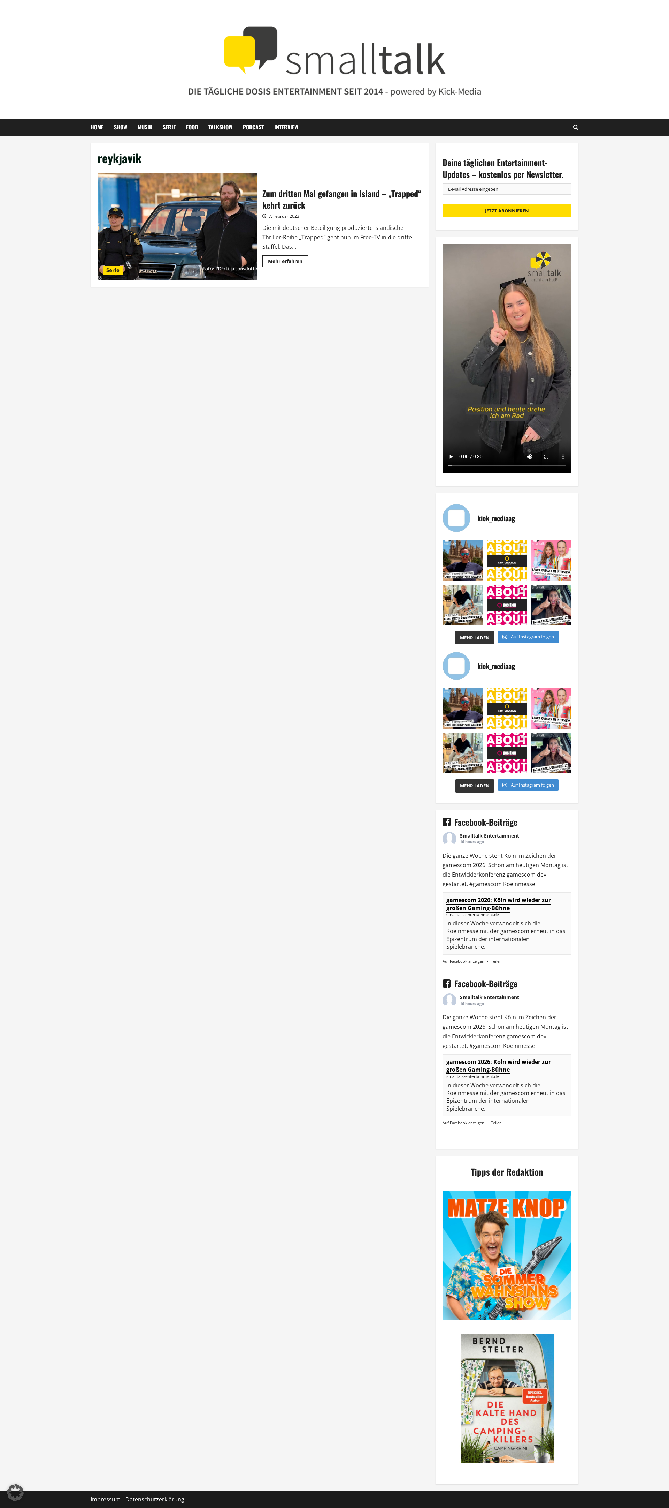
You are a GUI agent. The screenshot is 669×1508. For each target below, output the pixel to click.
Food (192, 127)
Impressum (106, 1499)
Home (97, 127)
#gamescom (485, 884)
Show (120, 127)
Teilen (496, 961)
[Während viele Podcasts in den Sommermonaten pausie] (551, 560)
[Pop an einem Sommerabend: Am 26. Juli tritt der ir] (551, 605)
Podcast (253, 127)
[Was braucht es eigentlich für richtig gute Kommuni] (507, 560)
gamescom (457, 865)
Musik (145, 127)
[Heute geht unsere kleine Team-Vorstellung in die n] (507, 605)
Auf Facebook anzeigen (463, 961)
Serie (169, 127)
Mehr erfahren (288, 262)
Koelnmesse (519, 884)
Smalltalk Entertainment (489, 835)
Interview (286, 127)
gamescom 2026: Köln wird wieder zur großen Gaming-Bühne (498, 903)
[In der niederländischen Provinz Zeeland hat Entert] (463, 605)
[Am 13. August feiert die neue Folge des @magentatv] (463, 560)
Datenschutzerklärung (154, 1499)
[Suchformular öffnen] (575, 127)
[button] (15, 1492)
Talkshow (220, 127)
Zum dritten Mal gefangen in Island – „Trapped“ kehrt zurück (177, 226)
